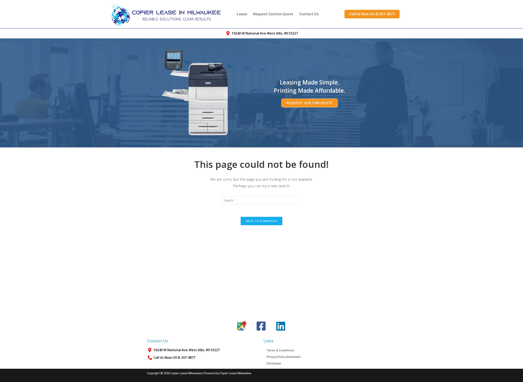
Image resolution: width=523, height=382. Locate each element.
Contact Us (309, 14)
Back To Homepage (261, 221)
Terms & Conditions (280, 350)
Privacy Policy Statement (284, 357)
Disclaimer (274, 363)
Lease (242, 14)
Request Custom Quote (273, 14)
